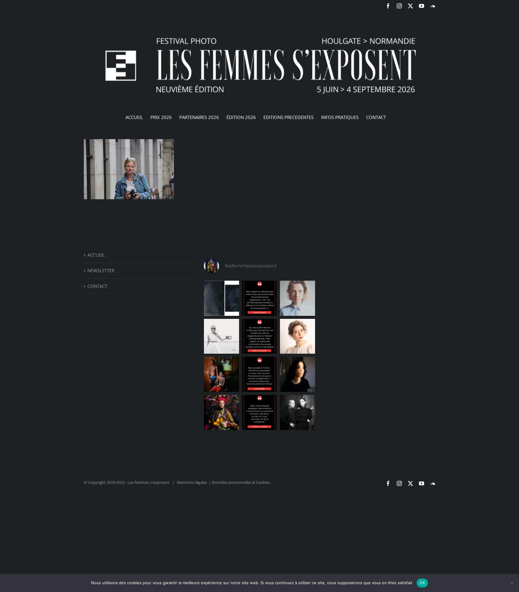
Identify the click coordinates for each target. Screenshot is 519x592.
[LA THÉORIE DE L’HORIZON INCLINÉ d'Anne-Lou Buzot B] (221, 336)
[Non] (511, 583)
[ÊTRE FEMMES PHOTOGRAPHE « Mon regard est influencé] (259, 298)
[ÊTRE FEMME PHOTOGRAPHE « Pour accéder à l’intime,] (259, 374)
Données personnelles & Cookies (241, 482)
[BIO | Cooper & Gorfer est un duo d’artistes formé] (297, 412)
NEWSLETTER (100, 270)
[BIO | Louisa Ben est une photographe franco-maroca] (297, 374)
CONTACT (97, 286)
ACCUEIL (96, 255)
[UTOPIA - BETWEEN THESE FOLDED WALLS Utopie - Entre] (221, 412)
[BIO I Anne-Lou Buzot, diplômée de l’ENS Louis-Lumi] (297, 336)
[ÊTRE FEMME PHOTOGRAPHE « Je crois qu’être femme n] (259, 336)
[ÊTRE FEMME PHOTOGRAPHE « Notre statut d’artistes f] (259, 412)
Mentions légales (192, 482)
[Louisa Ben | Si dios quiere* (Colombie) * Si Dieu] (221, 374)
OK (422, 582)
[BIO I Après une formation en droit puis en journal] (297, 298)
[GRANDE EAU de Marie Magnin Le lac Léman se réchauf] (221, 298)
